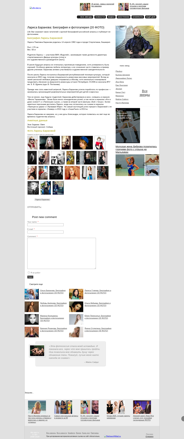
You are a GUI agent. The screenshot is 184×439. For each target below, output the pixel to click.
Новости (100, 17)
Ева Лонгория (122, 85)
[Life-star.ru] (35, 8)
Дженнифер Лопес (124, 78)
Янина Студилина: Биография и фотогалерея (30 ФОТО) (98, 329)
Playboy (119, 71)
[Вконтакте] (51, 207)
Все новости (62, 433)
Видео (111, 17)
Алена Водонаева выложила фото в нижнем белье (124, 114)
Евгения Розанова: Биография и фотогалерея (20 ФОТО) (53, 329)
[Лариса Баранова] (33, 150)
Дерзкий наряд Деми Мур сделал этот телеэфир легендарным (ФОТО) (143, 418)
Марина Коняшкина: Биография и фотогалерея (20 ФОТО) (52, 318)
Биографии (123, 17)
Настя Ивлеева (122, 103)
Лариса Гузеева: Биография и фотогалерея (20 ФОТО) (98, 291)
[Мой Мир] (69, 207)
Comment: (32, 236)
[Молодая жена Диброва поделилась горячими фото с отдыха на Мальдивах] (130, 175)
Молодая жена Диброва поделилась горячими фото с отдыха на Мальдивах (136, 149)
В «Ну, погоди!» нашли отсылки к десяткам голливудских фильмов (90, 418)
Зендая (119, 89)
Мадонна (120, 96)
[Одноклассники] (63, 207)
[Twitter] (57, 207)
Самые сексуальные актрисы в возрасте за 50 (66, 417)
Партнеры (95, 433)
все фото (145, 164)
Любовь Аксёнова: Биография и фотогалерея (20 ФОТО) (53, 304)
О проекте (46, 2)
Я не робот (35, 273)
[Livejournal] (45, 207)
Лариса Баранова (42, 200)
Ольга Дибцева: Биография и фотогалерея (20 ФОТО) (98, 304)
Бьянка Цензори (123, 75)
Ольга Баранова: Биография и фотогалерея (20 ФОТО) (53, 291)
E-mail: (30, 229)
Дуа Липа (120, 82)
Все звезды (145, 93)
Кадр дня (150, 17)
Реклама (54, 2)
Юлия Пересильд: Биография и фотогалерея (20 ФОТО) (98, 317)
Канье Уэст (120, 92)
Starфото (67, 12)
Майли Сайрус (122, 99)
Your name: (32, 222)
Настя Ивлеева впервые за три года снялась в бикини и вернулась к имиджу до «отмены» (39, 419)
